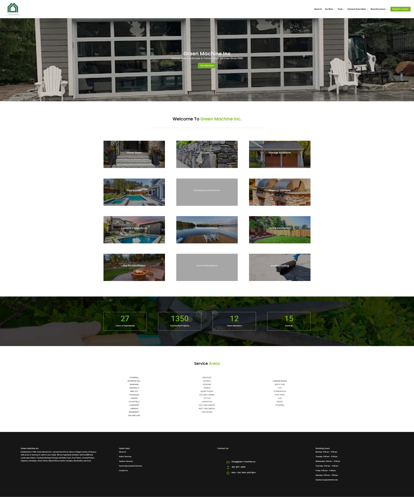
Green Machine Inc (207, 53)
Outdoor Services (126, 461)
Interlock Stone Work (356, 9)
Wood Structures (378, 9)
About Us (318, 9)
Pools (340, 9)
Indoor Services (125, 457)
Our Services (207, 65)
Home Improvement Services (130, 466)
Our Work (329, 9)
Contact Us (123, 471)
